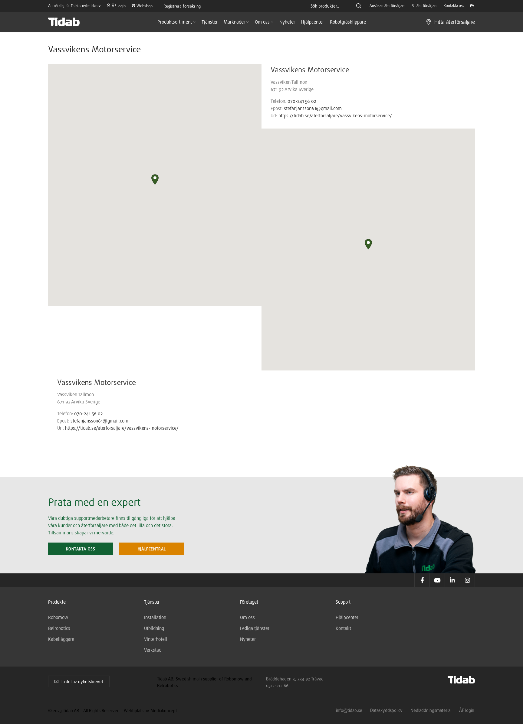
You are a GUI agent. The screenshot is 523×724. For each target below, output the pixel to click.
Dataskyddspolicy (386, 710)
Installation (155, 617)
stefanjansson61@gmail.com (313, 108)
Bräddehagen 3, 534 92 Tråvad (295, 678)
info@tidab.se (349, 710)
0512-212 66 (277, 685)
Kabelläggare (61, 639)
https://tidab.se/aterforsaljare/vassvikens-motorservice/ (335, 116)
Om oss (247, 617)
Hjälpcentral (152, 548)
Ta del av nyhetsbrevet (82, 681)
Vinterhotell (155, 639)
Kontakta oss (80, 548)
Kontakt (343, 628)
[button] (155, 179)
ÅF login (466, 710)
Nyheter (248, 639)
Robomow (58, 617)
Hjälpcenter (347, 617)
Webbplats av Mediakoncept (150, 710)
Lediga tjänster (254, 628)
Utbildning (154, 628)
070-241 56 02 (302, 101)
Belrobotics (59, 628)
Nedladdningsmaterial (430, 710)
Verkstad (152, 650)
